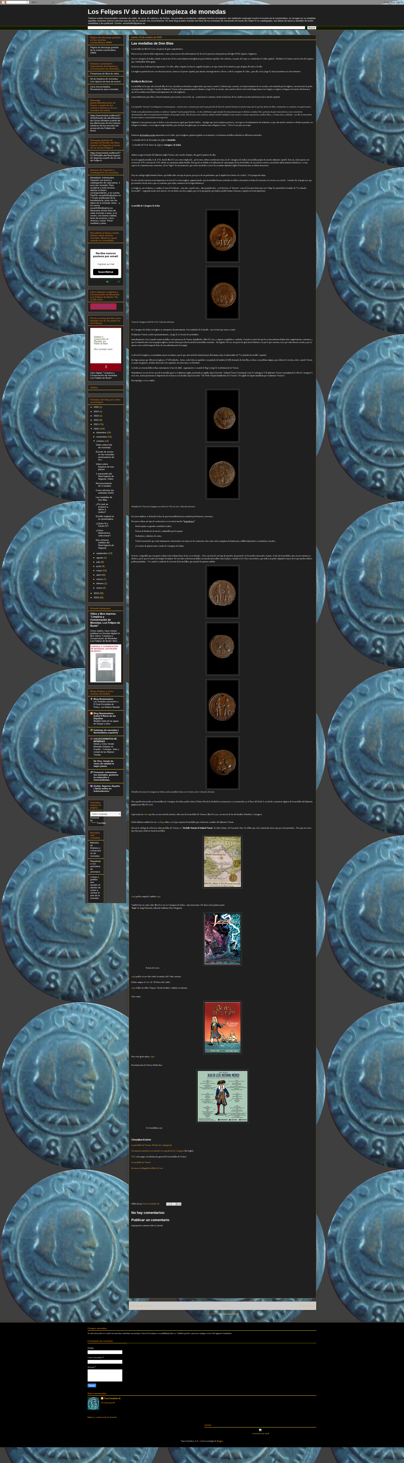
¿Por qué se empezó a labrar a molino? (102, 508)
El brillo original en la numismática (105, 517)
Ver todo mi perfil (108, 1402)
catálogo (160, 822)
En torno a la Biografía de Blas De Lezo (147, 1168)
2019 (96, 593)
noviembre (102, 436)
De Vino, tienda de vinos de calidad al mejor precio (104, 763)
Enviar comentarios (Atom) (228, 1314)
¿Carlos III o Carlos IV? (102, 524)
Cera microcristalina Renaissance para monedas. (104, 88)
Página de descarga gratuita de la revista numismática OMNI (104, 50)
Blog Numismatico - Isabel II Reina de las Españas (105, 716)
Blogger (220, 1441)
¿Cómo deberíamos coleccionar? (103, 533)
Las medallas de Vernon (141, 1162)
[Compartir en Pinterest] (179, 1204)
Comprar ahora (103, 306)
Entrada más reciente (141, 1305)
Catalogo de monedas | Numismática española (106, 731)
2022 (96, 420)
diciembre (101, 432)
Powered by (98, 281)
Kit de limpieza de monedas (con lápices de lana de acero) (105, 80)
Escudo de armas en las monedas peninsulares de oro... (105, 455)
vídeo (146, 814)
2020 (96, 428)
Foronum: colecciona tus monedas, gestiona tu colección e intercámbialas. (106, 776)
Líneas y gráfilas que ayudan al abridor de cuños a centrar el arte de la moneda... (95, 887)
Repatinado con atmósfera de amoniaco (95, 866)
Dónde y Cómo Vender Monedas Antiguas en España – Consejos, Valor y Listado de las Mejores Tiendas (106, 749)
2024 (96, 411)
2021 (96, 424)
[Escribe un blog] (170, 1204)
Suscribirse (105, 271)
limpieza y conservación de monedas (102, 1417)
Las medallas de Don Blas (104, 498)
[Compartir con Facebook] (176, 1204)
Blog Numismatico (103, 699)
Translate (101, 823)
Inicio (225, 1305)
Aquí (133, 896)
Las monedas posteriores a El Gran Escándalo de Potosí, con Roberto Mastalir (107, 704)
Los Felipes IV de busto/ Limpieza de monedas (157, 11)
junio (99, 566)
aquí (158, 896)
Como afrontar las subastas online (105, 491)
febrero (100, 583)
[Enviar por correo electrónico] (167, 1204)
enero (99, 588)
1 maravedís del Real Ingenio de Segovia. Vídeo (105, 476)
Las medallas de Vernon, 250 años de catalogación (151, 1145)
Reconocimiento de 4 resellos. (104, 484)
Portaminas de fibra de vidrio (104, 73)
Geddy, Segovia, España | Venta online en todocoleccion (107, 788)
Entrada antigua (306, 1305)
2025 (96, 407)
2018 (96, 597)
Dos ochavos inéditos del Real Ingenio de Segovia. (105, 544)
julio (98, 562)
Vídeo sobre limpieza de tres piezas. (105, 467)
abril (98, 575)
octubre (100, 441)
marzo (99, 579)
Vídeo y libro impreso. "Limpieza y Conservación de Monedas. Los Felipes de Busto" (105, 619)
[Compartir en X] (173, 1204)
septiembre (102, 553)
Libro (148, 982)
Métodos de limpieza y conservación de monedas (95, 849)
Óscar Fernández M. (112, 1398)
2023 (96, 415)
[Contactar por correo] (260, 1430)
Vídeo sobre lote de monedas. (104, 446)
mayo (99, 570)
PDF (133, 1156)
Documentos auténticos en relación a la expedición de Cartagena (157, 1150)
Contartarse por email (260, 1433)
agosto (100, 557)
